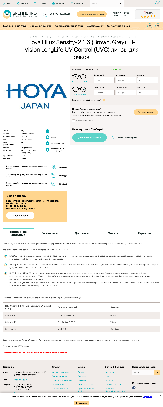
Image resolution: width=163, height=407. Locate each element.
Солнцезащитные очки (69, 25)
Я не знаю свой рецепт (85, 121)
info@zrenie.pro (20, 379)
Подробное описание (18, 233)
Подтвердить (81, 403)
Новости (109, 380)
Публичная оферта (113, 384)
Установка (50, 233)
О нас (8, 3)
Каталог (38, 37)
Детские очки (95, 25)
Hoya (62, 37)
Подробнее (147, 397)
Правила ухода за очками (86, 389)
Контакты (78, 3)
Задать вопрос (20, 215)
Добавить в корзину (89, 137)
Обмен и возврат (85, 384)
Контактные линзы (118, 25)
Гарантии (60, 3)
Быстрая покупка (127, 137)
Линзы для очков (40, 25)
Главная (29, 37)
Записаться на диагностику (91, 14)
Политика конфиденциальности (115, 389)
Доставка (42, 3)
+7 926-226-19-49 (60, 14)
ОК (157, 372)
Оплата (24, 3)
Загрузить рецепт (146, 112)
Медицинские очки (15, 25)
